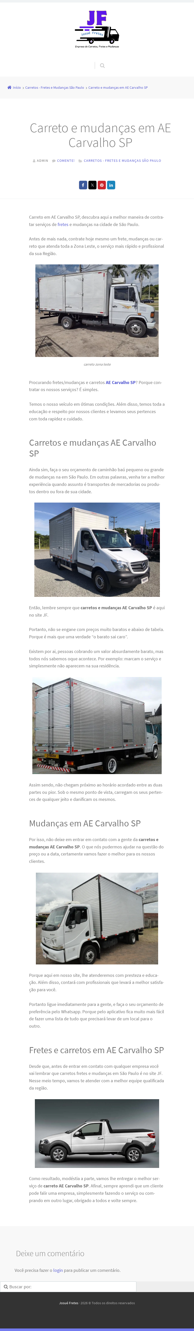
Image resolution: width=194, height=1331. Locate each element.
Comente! (66, 160)
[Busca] (98, 60)
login (58, 1270)
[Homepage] (97, 32)
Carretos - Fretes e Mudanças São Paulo (122, 160)
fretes (63, 224)
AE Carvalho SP (121, 382)
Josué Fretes (68, 1303)
